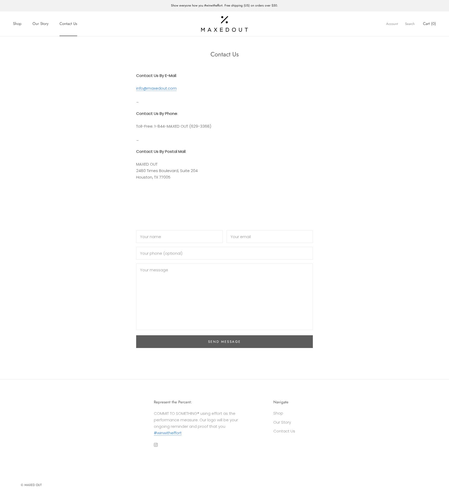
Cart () (429, 24)
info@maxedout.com (156, 88)
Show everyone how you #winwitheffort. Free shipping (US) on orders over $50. (224, 5)
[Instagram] (156, 444)
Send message (224, 341)
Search (410, 23)
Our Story (40, 24)
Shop (17, 24)
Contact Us (68, 24)
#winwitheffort (168, 433)
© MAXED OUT (31, 485)
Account (392, 23)
